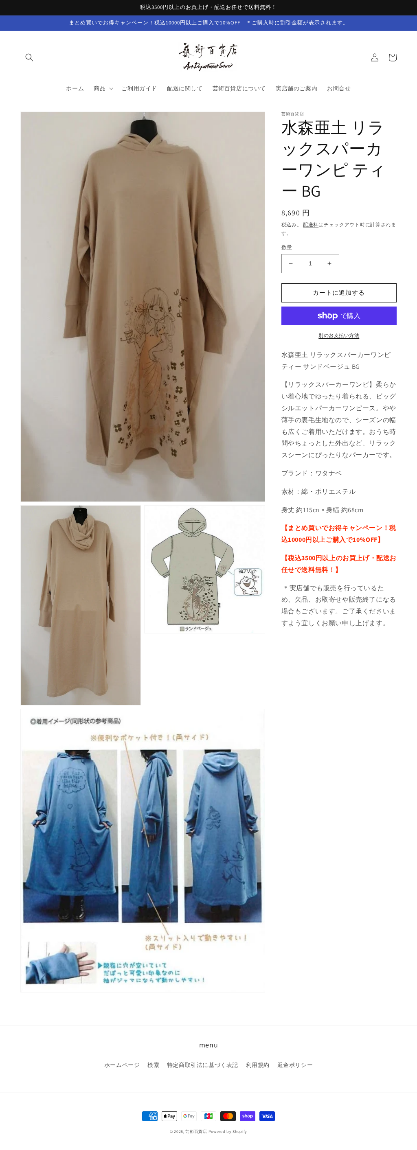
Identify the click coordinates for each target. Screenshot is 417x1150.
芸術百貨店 (196, 1131)
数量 (286, 247)
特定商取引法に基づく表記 (202, 1065)
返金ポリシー (295, 1065)
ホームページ (122, 1065)
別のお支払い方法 (338, 335)
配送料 (310, 224)
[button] (29, 57)
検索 (153, 1065)
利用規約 (258, 1065)
